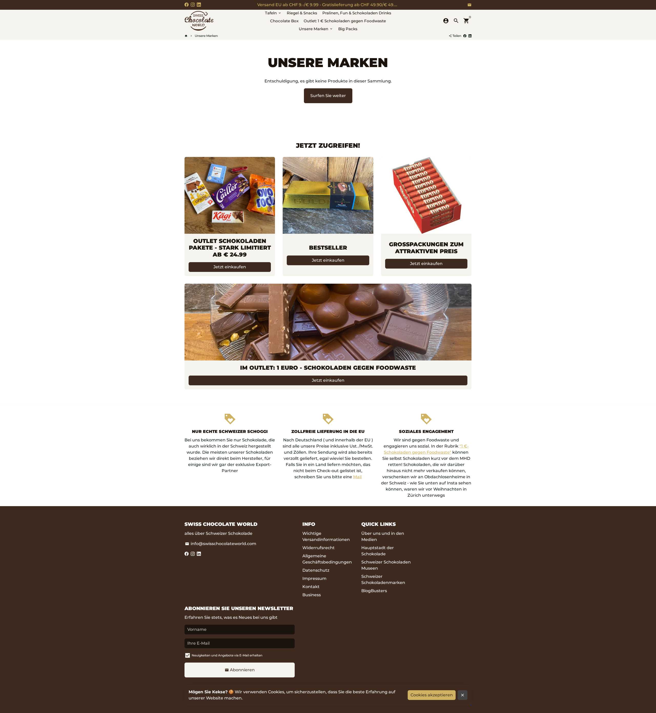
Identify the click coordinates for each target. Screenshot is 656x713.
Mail (357, 476)
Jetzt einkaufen (229, 266)
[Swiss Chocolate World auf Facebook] (186, 4)
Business (311, 594)
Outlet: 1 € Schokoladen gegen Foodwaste (345, 20)
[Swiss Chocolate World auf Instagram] (193, 4)
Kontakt (311, 586)
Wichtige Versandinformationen (326, 536)
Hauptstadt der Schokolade (377, 550)
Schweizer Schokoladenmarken (383, 579)
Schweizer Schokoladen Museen (386, 565)
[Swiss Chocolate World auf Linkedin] (199, 4)
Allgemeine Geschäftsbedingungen (327, 559)
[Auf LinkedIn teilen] (469, 36)
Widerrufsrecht (318, 547)
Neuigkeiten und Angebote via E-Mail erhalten (227, 655)
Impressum (314, 578)
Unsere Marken (316, 28)
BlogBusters (374, 590)
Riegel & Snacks (302, 12)
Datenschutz (315, 570)
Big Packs (347, 28)
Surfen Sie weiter (328, 95)
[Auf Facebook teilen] (464, 36)
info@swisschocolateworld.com (220, 543)
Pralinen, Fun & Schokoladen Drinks (356, 12)
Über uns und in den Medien (382, 536)
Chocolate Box (284, 20)
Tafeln (273, 12)
